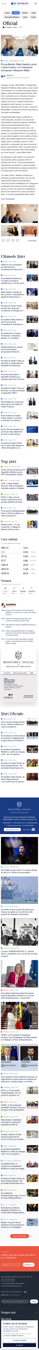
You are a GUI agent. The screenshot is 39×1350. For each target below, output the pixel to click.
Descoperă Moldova (12, 17)
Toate (7, 13)
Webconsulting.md (14, 1295)
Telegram (17, 240)
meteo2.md (17, 584)
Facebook (3, 240)
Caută (34, 1301)
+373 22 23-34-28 (9, 1279)
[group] (19, 470)
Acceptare (19, 1345)
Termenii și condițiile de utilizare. (13, 1335)
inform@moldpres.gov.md (13, 1286)
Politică (24, 13)
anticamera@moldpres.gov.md (14, 1283)
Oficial (10, 23)
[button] (34, 476)
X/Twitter (13, 240)
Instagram (8, 240)
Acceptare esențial (19, 1340)
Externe (34, 17)
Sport (25, 17)
